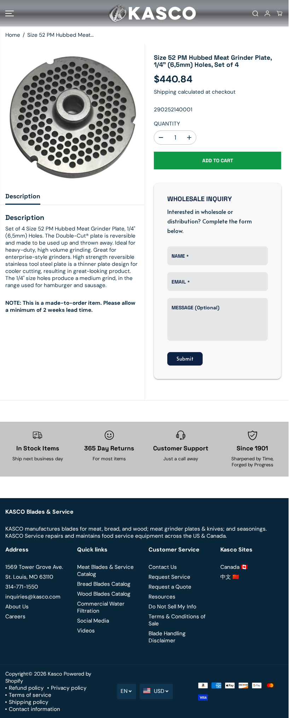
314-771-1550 (21, 586)
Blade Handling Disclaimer (167, 637)
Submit (184, 358)
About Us (17, 606)
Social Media (93, 620)
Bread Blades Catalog (103, 584)
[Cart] (279, 13)
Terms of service (30, 695)
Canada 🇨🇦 (234, 567)
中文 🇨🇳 (229, 576)
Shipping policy (28, 702)
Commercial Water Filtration (100, 607)
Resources (162, 596)
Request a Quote (170, 586)
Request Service (169, 576)
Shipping (165, 91)
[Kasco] (143, 13)
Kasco (55, 673)
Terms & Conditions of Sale (177, 620)
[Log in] (267, 13)
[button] (9, 13)
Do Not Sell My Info (172, 606)
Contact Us (163, 567)
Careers (15, 616)
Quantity (167, 123)
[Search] (255, 13)
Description (22, 196)
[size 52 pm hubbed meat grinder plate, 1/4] (72, 115)
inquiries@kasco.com (32, 596)
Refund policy (26, 687)
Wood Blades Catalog (103, 593)
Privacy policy (69, 687)
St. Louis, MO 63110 (29, 576)
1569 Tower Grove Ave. (34, 567)
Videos (86, 630)
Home (12, 35)
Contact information (34, 709)
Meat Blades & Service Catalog (105, 571)
